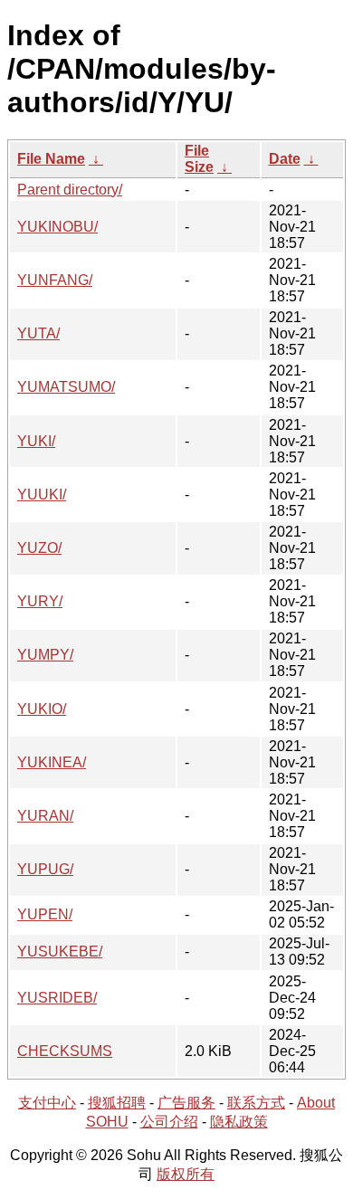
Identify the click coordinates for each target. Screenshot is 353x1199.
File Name (51, 159)
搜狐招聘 (117, 1102)
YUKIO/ (41, 709)
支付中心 (47, 1102)
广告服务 (186, 1102)
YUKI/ (36, 441)
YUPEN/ (44, 914)
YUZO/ (39, 548)
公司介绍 (169, 1121)
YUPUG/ (45, 869)
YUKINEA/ (51, 762)
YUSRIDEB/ (57, 997)
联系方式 (256, 1102)
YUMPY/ (45, 654)
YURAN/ (45, 815)
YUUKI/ (41, 494)
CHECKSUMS (64, 1051)
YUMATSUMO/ (66, 387)
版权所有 (186, 1174)
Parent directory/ (69, 189)
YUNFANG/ (54, 280)
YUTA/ (38, 333)
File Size (199, 159)
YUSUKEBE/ (59, 951)
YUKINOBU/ (57, 226)
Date (285, 159)
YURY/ (39, 601)
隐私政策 (239, 1121)
